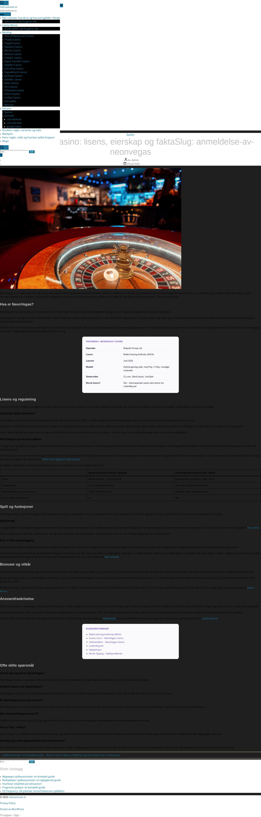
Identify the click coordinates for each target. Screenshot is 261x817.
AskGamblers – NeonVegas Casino (106, 641)
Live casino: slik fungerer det (21, 21)
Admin (135, 160)
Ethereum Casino (14, 90)
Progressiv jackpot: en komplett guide (23, 787)
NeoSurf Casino (13, 46)
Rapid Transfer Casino (17, 61)
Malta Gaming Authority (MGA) (105, 634)
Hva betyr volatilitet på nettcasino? (22, 783)
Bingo (5, 141)
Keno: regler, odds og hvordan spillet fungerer (28, 137)
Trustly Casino (13, 39)
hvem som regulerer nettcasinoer (61, 459)
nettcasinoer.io (8, 7)
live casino (253, 527)
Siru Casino (11, 86)
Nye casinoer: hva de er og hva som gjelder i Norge (31, 17)
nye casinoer (112, 556)
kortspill (9, 115)
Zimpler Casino (13, 57)
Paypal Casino (12, 43)
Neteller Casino (13, 65)
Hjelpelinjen (109, 618)
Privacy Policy (8, 803)
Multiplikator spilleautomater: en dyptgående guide (31, 780)
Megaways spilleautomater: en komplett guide (28, 776)
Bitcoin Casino (13, 50)
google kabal (14, 126)
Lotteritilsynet (210, 618)
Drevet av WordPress (12, 809)
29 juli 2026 (133, 164)
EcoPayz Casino (13, 75)
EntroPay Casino (14, 68)
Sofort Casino (12, 94)
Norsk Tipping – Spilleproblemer (105, 653)
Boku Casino (12, 83)
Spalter (130, 134)
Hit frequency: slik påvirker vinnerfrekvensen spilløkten (33, 791)
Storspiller (10, 101)
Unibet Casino (13, 97)
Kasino (8, 112)
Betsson (9, 104)
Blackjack (7, 133)
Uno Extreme (14, 123)
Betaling (6, 32)
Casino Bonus (10, 25)
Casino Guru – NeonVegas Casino (106, 638)
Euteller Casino (13, 79)
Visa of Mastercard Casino (19, 36)
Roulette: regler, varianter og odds (21, 130)
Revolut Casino (13, 54)
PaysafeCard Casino (16, 72)
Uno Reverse (14, 119)
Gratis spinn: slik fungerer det (21, 28)
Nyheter (6, 108)
